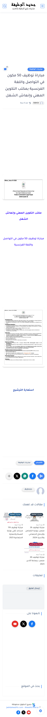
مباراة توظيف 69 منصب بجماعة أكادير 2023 (35, 560)
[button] (32, 476)
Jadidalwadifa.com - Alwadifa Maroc (22, 708)
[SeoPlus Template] (33, 705)
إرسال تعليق (34, 588)
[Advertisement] (23, 40)
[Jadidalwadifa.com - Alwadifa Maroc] (23, 6)
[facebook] (32, 624)
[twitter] (23, 624)
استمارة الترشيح (23, 390)
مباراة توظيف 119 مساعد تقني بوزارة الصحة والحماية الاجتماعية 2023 (15, 533)
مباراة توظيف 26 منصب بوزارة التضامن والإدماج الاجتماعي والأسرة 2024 (34, 533)
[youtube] (15, 624)
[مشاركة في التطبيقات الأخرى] (9, 476)
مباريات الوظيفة (36, 69)
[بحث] (5, 6)
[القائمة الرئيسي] (42, 6)
